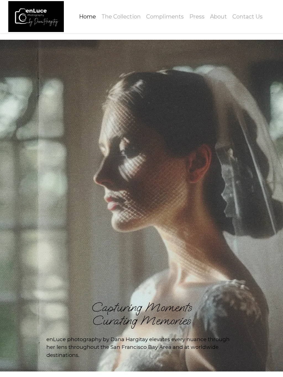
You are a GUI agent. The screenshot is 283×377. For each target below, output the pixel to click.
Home (87, 16)
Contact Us (247, 16)
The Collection (121, 16)
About (218, 16)
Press (197, 16)
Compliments (165, 16)
